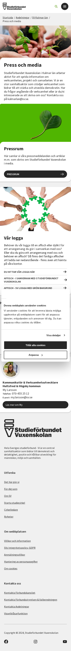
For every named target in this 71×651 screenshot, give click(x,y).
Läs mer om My (14, 404)
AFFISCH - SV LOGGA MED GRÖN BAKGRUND (28, 288)
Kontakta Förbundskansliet (19, 592)
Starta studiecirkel (14, 502)
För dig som (10, 489)
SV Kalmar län (40, 17)
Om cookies (10, 568)
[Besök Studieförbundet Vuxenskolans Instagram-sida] (35, 642)
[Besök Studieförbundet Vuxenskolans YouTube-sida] (65, 642)
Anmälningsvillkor (14, 554)
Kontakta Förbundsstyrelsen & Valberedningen (30, 599)
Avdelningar (22, 17)
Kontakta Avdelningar (16, 606)
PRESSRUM (13, 174)
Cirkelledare (11, 509)
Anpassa (34, 355)
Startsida (8, 17)
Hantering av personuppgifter (21, 561)
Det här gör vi (11, 482)
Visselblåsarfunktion (16, 613)
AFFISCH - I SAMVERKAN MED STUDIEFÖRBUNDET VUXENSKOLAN (31, 280)
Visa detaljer (53, 335)
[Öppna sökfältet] (56, 6)
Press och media (12, 21)
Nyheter (8, 516)
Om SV (7, 495)
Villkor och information (17, 540)
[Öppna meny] (64, 6)
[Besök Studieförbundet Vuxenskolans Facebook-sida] (6, 642)
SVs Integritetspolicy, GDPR (20, 547)
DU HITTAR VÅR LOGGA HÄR (19, 271)
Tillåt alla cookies (35, 345)
